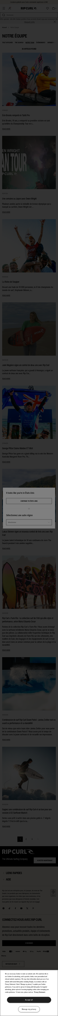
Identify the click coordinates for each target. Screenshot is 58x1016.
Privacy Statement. (40, 992)
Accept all (29, 1000)
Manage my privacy (29, 1009)
